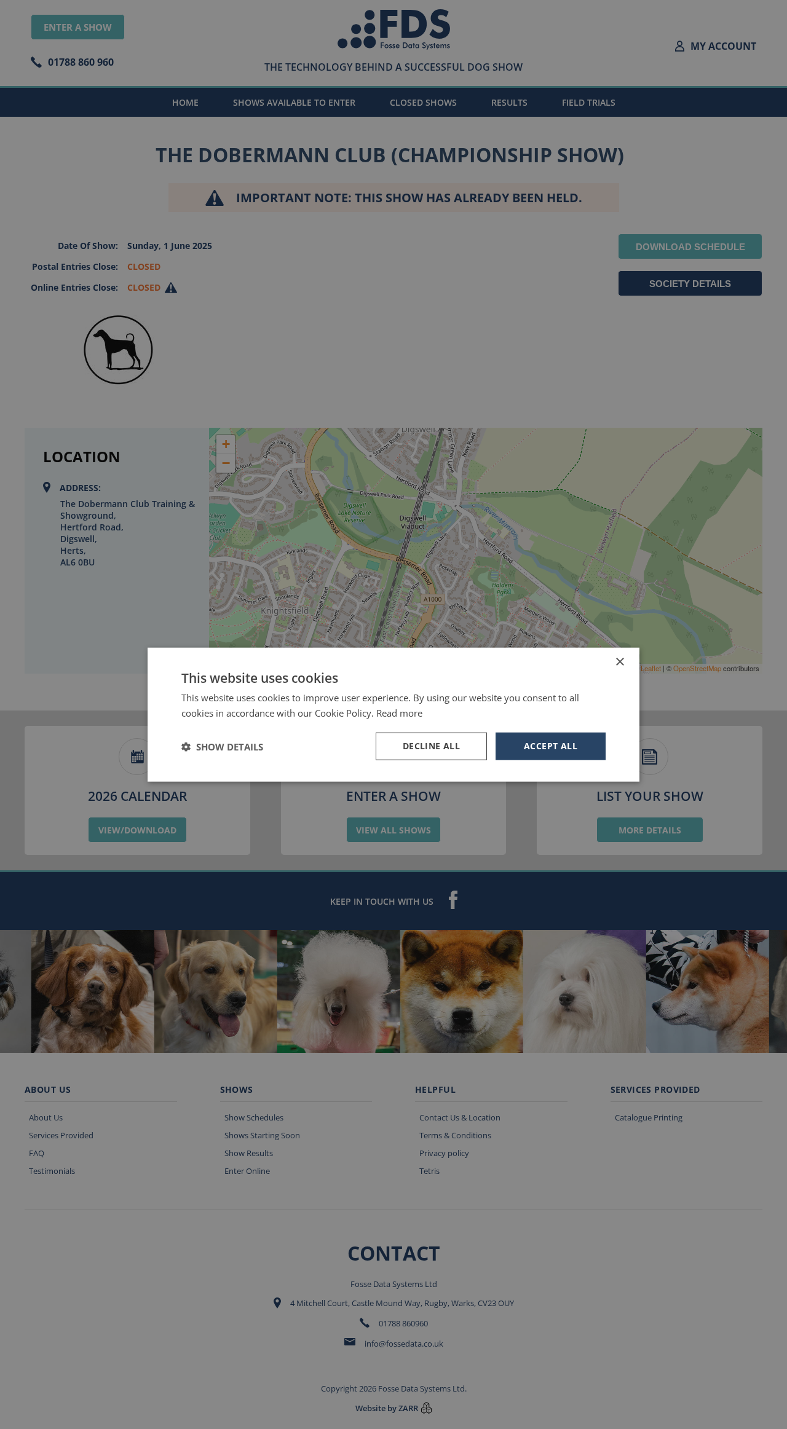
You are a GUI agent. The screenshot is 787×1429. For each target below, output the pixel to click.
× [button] (619, 661)
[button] (222, 746)
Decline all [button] (431, 746)
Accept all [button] (550, 746)
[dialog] (393, 714)
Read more (399, 712)
